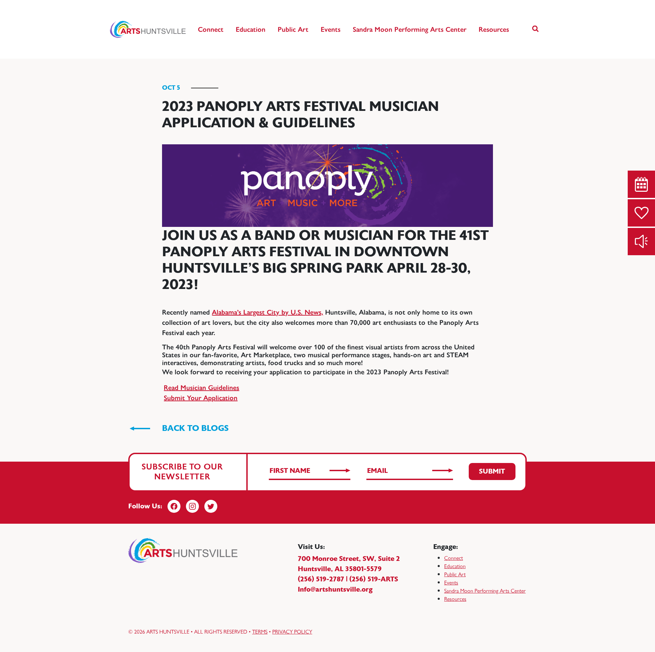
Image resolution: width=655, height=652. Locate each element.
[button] (535, 29)
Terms (259, 631)
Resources (494, 29)
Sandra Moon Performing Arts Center (409, 29)
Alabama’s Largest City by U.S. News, (267, 312)
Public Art (293, 29)
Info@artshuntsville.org (335, 589)
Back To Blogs (195, 428)
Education (250, 29)
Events (330, 29)
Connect (210, 29)
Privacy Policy (292, 631)
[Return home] (148, 29)
